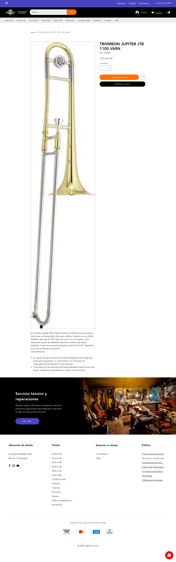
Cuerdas (56, 487)
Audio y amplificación (62, 500)
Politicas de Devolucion (153, 454)
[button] (168, 12)
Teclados (56, 483)
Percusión (56, 492)
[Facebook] (9, 465)
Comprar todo (59, 479)
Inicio (33, 32)
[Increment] (109, 68)
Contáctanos (102, 454)
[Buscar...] (72, 12)
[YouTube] (17, 465)
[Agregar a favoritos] (142, 77)
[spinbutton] (105, 68)
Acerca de (56, 453)
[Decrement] (101, 68)
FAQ (98, 458)
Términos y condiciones (153, 458)
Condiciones (152, 462)
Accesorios (57, 504)
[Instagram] (13, 465)
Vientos (55, 496)
